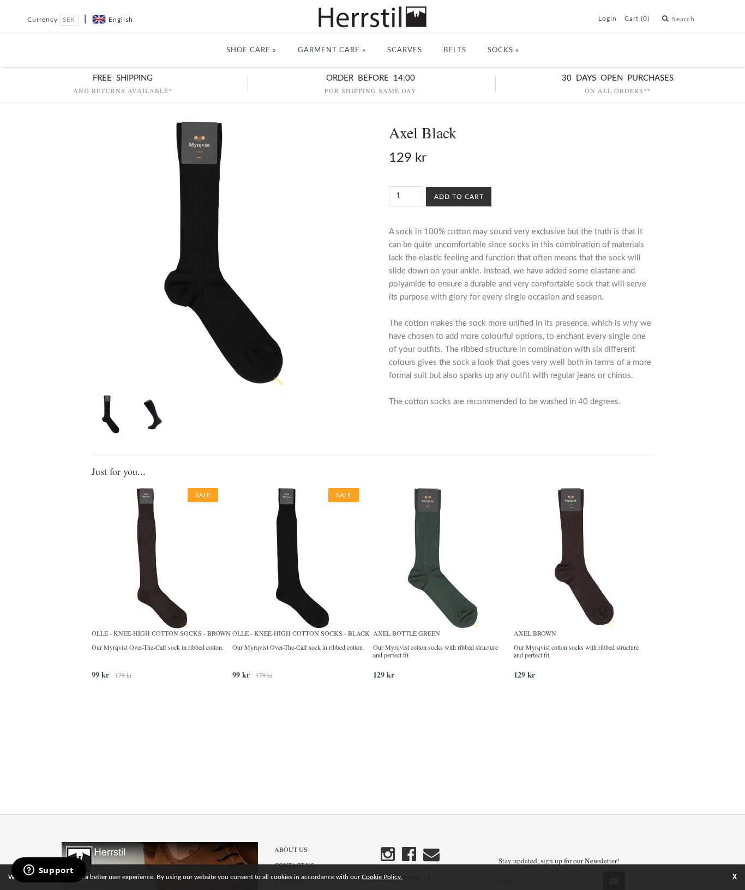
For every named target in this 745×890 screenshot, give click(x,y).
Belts (454, 50)
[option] (162, 587)
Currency (43, 19)
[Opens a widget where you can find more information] (48, 871)
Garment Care (332, 50)
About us (291, 849)
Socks (503, 50)
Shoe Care (251, 50)
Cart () (637, 18)
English (121, 19)
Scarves (404, 50)
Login (607, 18)
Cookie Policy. (382, 877)
